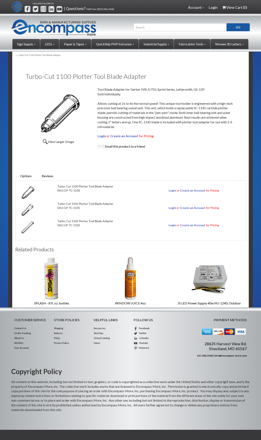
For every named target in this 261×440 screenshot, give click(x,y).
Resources (100, 328)
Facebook (143, 328)
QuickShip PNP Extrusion (114, 44)
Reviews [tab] (47, 176)
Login (213, 7)
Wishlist (18, 342)
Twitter (142, 333)
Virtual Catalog (102, 338)
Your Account (21, 347)
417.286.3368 (205, 355)
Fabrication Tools (191, 44)
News (97, 342)
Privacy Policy (61, 342)
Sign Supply (25, 44)
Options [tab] (26, 176)
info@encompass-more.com (230, 355)
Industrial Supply (155, 44)
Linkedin (143, 338)
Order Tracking (22, 333)
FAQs (57, 338)
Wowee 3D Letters (228, 44)
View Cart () (236, 7)
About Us (19, 338)
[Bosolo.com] (69, 27)
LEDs (49, 44)
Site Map (98, 333)
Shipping (58, 328)
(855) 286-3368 (105, 9)
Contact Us (20, 328)
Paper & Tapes (74, 44)
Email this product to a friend (125, 146)
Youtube (143, 342)
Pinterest (143, 347)
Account (195, 7)
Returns (58, 333)
